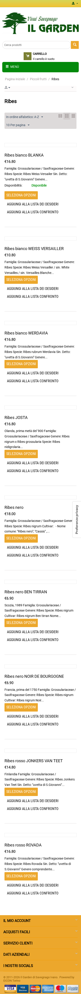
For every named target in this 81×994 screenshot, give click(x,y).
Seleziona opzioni (21, 195)
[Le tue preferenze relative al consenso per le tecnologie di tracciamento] (76, 519)
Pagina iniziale (15, 79)
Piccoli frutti (38, 79)
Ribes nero (13, 507)
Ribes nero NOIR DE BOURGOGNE (34, 676)
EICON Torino (11, 980)
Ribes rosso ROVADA (23, 845)
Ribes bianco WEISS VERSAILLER (34, 248)
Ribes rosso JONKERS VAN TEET (33, 760)
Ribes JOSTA (16, 417)
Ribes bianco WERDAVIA (26, 333)
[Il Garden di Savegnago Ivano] (40, 23)
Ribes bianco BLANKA (24, 155)
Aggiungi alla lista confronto (32, 212)
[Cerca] (75, 45)
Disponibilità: (13, 185)
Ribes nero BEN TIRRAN (25, 591)
